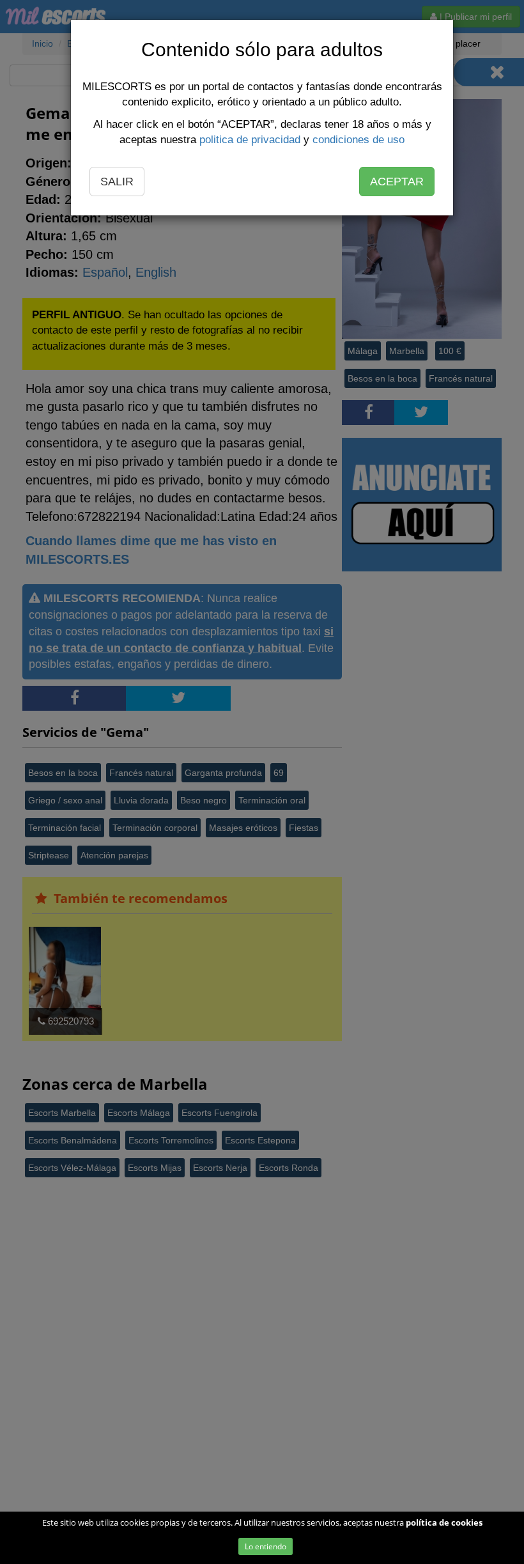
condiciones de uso (358, 140)
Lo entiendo (265, 1546)
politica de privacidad (249, 140)
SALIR (117, 181)
